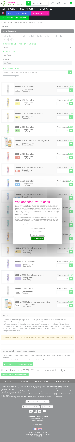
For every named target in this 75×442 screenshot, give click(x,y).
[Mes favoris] (52, 3)
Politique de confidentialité (37, 228)
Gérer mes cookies (37, 235)
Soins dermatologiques (19, 13)
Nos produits (8, 9)
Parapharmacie (41, 13)
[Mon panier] (71, 3)
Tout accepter (38, 239)
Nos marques (27, 9)
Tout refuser (38, 231)
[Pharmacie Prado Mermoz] (13, 3)
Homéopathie (45, 9)
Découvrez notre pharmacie (16, 17)
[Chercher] (28, 3)
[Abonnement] (58, 3)
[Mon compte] (65, 3)
